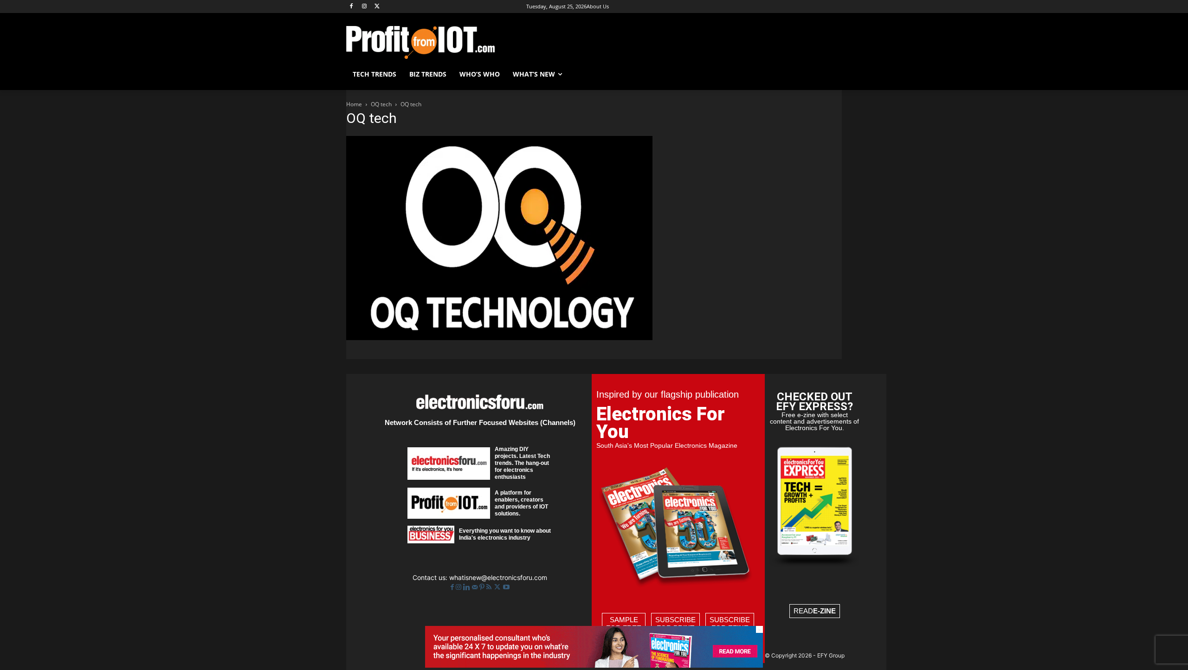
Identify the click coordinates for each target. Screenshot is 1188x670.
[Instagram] (364, 6)
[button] (831, 74)
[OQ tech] (499, 337)
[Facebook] (351, 6)
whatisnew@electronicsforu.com (498, 577)
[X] (377, 6)
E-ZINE (824, 611)
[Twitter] (498, 587)
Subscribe (675, 624)
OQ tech (381, 104)
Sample (623, 624)
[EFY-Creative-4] (594, 665)
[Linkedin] (467, 587)
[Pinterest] (482, 587)
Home (354, 104)
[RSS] (489, 587)
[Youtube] (506, 587)
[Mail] (475, 587)
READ (815, 611)
